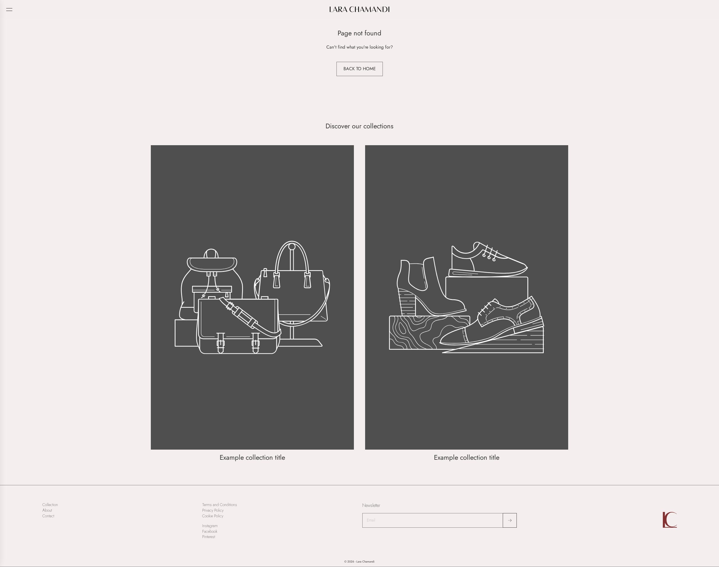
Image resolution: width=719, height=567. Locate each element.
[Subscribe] (510, 520)
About (47, 510)
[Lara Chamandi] (359, 9)
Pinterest (208, 536)
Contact (48, 516)
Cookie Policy (212, 516)
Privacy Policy (213, 510)
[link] (252, 304)
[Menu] (9, 9)
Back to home (359, 68)
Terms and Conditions (219, 504)
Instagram (210, 526)
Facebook (209, 531)
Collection (50, 504)
